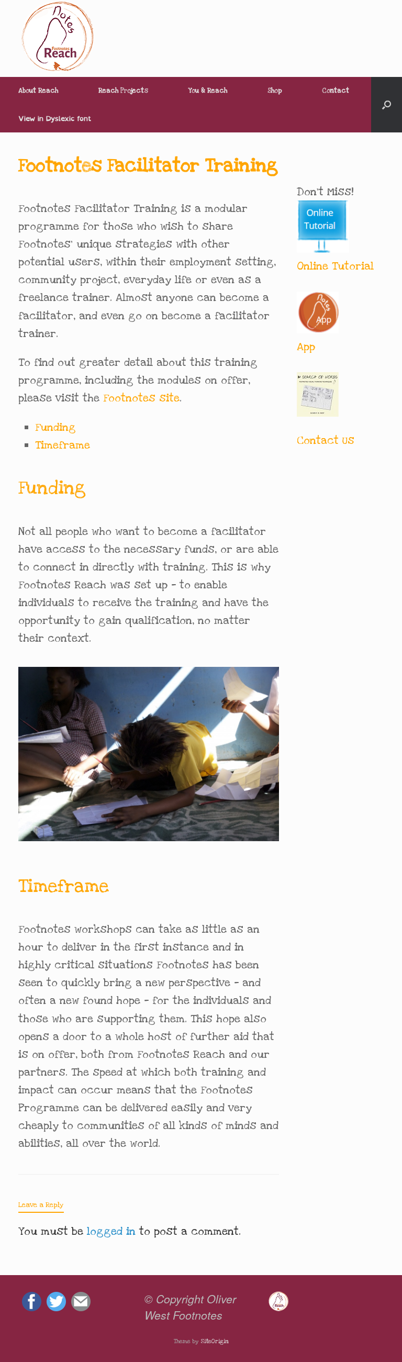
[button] (386, 104)
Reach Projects (123, 90)
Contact (335, 90)
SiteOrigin (214, 1341)
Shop (274, 90)
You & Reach (207, 90)
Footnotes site (141, 398)
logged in (111, 1231)
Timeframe (62, 445)
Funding (55, 427)
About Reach (38, 90)
